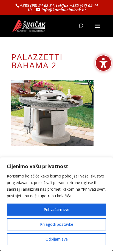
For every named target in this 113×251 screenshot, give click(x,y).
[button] (97, 29)
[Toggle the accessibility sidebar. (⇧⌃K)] (103, 63)
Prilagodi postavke (56, 224)
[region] (56, 204)
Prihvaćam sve (56, 209)
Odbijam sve (57, 239)
